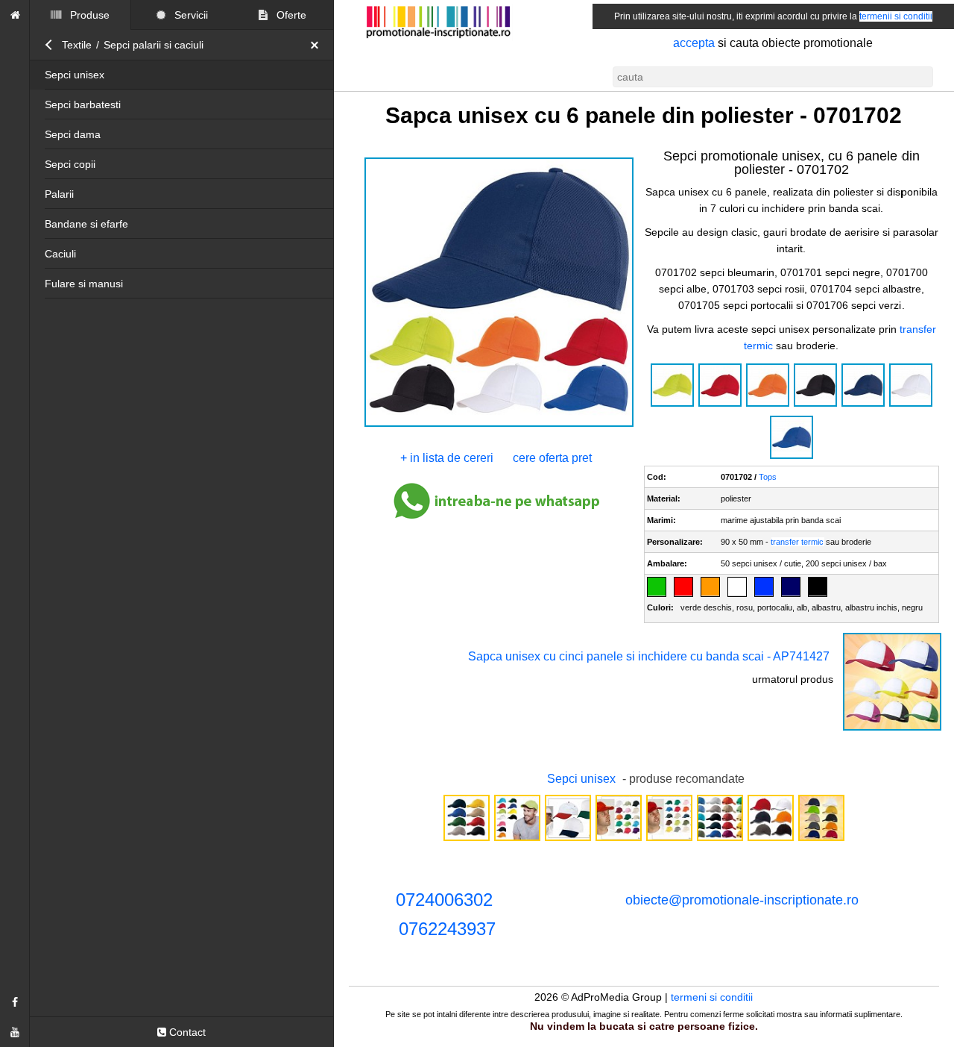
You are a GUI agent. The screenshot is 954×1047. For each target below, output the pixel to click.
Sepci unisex (74, 75)
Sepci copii (70, 164)
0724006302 (444, 900)
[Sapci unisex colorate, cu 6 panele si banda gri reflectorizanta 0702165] (770, 840)
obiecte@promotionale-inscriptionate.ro (742, 900)
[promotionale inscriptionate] (15, 15)
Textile (77, 45)
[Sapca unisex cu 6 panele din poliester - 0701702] (498, 425)
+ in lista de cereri (447, 457)
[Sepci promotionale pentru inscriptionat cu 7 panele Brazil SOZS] (618, 840)
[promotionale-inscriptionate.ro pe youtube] (15, 1032)
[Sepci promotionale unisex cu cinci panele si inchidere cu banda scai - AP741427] (892, 729)
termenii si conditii (895, 16)
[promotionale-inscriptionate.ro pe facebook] (15, 1002)
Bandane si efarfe (86, 224)
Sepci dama (73, 134)
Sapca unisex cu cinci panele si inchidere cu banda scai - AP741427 (649, 656)
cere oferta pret (553, 457)
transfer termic (797, 541)
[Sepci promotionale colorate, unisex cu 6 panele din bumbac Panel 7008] (517, 840)
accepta (694, 43)
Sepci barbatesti (83, 104)
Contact (186, 1032)
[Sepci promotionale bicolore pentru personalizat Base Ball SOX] (568, 840)
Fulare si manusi (84, 284)
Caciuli (60, 254)
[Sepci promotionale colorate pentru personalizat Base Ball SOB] (669, 840)
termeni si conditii (713, 997)
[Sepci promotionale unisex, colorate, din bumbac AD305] (720, 840)
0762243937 (447, 929)
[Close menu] (318, 45)
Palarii (59, 194)
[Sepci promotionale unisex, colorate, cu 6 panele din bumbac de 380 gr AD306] (466, 840)
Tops (768, 476)
